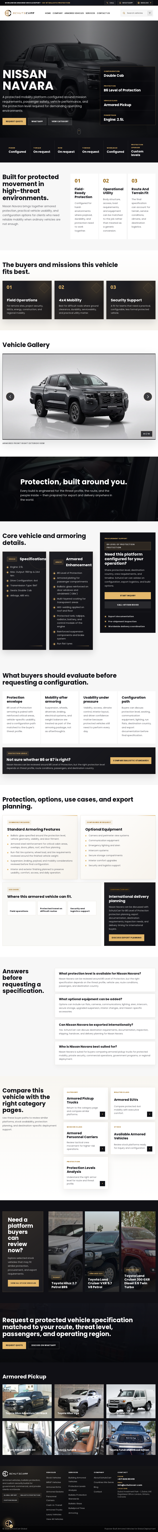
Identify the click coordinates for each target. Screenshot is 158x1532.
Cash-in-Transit (54, 1505)
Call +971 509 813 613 (128, 605)
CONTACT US (103, 13)
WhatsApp (37, 121)
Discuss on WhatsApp (43, 1345)
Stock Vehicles (53, 1477)
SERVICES (90, 13)
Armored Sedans (55, 1491)
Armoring (73, 1512)
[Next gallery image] (148, 396)
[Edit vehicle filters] (150, 13)
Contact (98, 1491)
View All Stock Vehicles (23, 1283)
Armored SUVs (53, 1487)
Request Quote (14, 121)
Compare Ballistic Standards (131, 760)
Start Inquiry (127, 595)
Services (73, 1472)
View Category (60, 121)
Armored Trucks (54, 1509)
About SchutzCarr (102, 1477)
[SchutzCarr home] (19, 13)
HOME (48, 13)
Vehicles (51, 1472)
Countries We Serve (104, 1482)
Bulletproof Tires (77, 1508)
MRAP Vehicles (53, 1482)
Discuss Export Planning (126, 937)
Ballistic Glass (75, 1503)
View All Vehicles (54, 1519)
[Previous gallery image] (10, 396)
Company (99, 1472)
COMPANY (58, 13)
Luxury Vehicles (53, 1514)
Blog (96, 1487)
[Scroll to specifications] (79, 131)
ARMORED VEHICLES (74, 13)
